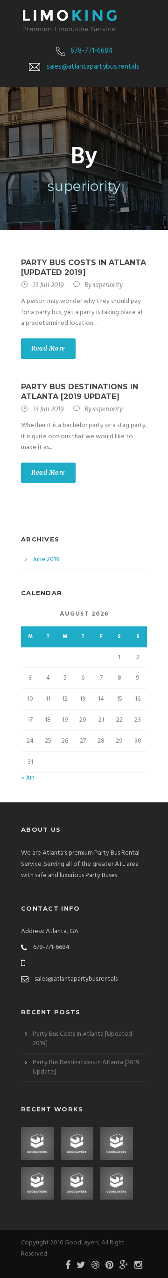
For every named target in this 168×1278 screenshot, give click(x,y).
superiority (108, 285)
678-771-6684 (91, 50)
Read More (48, 348)
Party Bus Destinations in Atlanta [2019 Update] (79, 391)
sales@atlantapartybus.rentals (93, 66)
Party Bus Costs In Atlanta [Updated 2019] (83, 267)
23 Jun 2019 (48, 285)
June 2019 (46, 559)
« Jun (28, 777)
